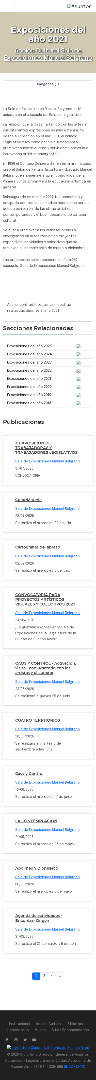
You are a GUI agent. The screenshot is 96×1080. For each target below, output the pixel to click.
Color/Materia (28, 499)
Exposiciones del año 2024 (29, 354)
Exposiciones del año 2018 (29, 403)
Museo (40, 1030)
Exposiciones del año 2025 (29, 346)
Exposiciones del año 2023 (29, 362)
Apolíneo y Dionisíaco (36, 868)
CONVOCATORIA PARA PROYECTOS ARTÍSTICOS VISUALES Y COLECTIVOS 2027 (45, 599)
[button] (9, 90)
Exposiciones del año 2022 (29, 370)
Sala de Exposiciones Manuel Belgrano (47, 461)
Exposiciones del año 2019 (29, 395)
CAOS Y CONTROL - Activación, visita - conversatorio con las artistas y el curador (45, 668)
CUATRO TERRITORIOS (37, 720)
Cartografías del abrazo (37, 547)
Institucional (19, 1024)
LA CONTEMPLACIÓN (36, 820)
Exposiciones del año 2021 (29, 379)
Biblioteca (75, 1024)
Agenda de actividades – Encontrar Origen (38, 918)
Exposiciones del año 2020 (29, 387)
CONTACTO (76, 1067)
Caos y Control (29, 773)
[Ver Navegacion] (7, 7)
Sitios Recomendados (70, 1030)
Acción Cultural (37, 51)
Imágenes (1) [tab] (48, 84)
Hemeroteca (18, 1030)
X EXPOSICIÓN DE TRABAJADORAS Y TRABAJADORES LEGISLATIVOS (46, 447)
